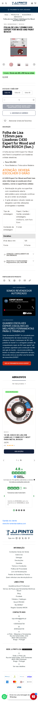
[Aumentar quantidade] (33, 100)
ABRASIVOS (18, 17)
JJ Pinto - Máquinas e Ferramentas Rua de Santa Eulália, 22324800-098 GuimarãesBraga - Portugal (19, 637)
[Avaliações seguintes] (33, 496)
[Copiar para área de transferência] (30, 281)
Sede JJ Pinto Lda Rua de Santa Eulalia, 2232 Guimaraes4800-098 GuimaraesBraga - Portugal (19, 658)
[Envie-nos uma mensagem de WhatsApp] (4, 696)
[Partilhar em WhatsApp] (14, 281)
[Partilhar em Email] (24, 281)
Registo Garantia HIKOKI (19, 607)
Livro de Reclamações (19, 572)
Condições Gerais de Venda (19, 552)
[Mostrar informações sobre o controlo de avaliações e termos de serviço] (34, 480)
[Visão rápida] (32, 409)
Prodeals (19, 596)
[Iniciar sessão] (32, 3)
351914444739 (19, 629)
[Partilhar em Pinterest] (19, 281)
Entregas (19, 557)
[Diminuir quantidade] (4, 100)
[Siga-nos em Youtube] (26, 538)
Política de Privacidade (19, 569)
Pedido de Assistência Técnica (19, 574)
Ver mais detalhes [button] (19, 666)
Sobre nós (19, 555)
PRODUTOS (15, 15)
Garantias (19, 563)
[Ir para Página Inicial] (19, 3)
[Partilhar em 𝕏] (9, 281)
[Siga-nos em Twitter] (23, 538)
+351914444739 (19, 624)
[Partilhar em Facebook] (4, 281)
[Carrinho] (35, 3)
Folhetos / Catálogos (19, 599)
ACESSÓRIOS (26, 15)
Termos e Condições (19, 566)
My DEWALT (19, 605)
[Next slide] (33, 65)
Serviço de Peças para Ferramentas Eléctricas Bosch (19, 590)
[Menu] (2, 3)
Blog (19, 593)
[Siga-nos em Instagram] (17, 538)
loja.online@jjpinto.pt (19, 618)
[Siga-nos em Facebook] (20, 538)
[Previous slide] (4, 65)
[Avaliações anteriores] (4, 496)
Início (6, 15)
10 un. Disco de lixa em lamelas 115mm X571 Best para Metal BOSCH (17, 437)
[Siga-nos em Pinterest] (29, 538)
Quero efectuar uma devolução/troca (19, 577)
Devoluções (19, 560)
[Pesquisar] (5, 3)
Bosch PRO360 (19, 602)
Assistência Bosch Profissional (19, 586)
